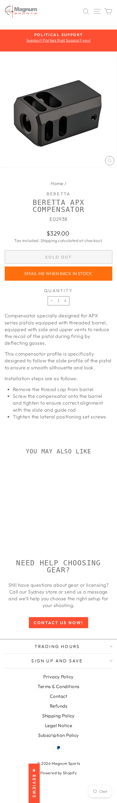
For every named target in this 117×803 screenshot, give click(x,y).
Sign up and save (57, 660)
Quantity (58, 290)
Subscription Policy (58, 735)
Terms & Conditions (58, 686)
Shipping (49, 240)
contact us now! (58, 622)
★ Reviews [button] (34, 783)
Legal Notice (58, 725)
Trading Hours (57, 646)
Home (57, 183)
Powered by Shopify (58, 772)
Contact (58, 696)
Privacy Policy (58, 676)
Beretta (58, 193)
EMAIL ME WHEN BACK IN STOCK (58, 273)
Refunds (58, 706)
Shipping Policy (58, 715)
